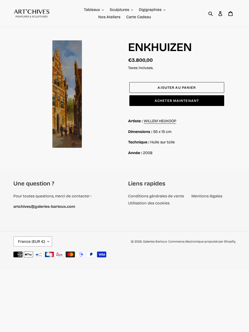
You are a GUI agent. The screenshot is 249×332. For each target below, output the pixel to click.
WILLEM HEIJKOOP (160, 121)
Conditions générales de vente (156, 196)
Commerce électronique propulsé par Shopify (202, 242)
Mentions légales (206, 196)
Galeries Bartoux (155, 242)
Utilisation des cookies (148, 203)
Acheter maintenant (177, 101)
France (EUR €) (31, 241)
